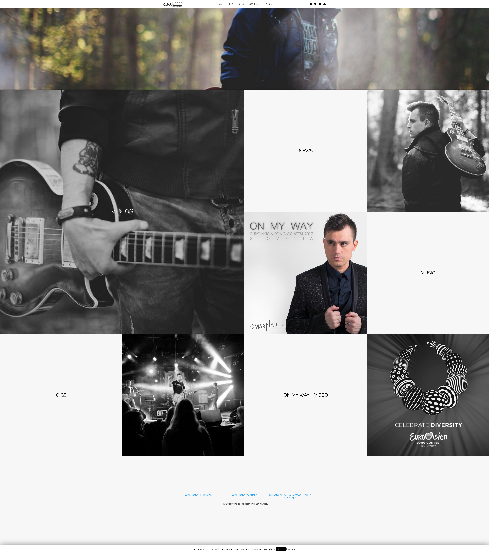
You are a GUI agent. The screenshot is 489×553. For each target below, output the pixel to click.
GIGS (242, 4)
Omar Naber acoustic (244, 495)
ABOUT (270, 4)
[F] (310, 4)
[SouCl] (324, 4)
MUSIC (428, 272)
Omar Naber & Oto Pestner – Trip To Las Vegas (290, 496)
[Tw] (315, 4)
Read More (291, 549)
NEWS (218, 4)
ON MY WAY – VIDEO (305, 395)
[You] (319, 4)
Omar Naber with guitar (198, 495)
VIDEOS (122, 211)
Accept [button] (281, 549)
